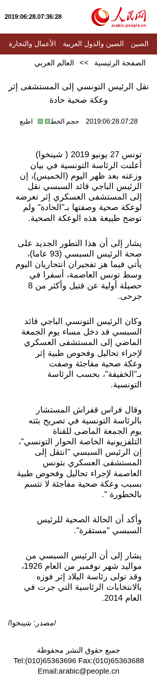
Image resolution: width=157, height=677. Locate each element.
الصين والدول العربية (93, 44)
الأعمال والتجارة (32, 44)
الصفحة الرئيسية (120, 63)
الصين (140, 44)
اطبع (26, 121)
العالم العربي (54, 63)
